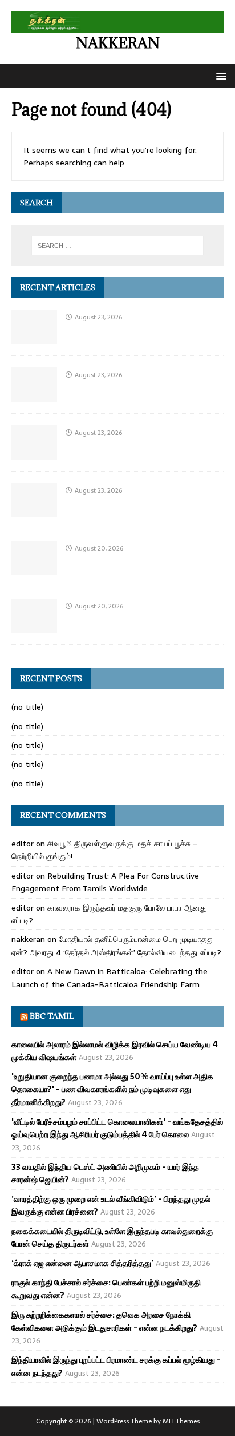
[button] (219, 75)
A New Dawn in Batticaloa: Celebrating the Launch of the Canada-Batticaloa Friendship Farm (109, 977)
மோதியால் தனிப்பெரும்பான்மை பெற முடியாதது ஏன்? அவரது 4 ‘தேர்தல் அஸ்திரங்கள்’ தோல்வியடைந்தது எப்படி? (116, 945)
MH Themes (181, 1421)
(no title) (27, 707)
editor (22, 843)
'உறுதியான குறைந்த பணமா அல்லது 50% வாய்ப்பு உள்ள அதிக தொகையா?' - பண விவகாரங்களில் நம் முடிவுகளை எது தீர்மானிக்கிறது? (112, 1089)
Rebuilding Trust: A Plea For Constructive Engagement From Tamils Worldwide (105, 882)
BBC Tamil (52, 1016)
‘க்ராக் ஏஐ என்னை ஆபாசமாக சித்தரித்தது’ (82, 1263)
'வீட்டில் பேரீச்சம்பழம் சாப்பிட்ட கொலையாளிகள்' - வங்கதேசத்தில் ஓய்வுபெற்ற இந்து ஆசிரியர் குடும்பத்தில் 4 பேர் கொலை (117, 1128)
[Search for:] (117, 245)
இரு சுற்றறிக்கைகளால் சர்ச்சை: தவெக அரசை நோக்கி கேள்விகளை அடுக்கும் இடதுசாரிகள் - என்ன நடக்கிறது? (104, 1321)
